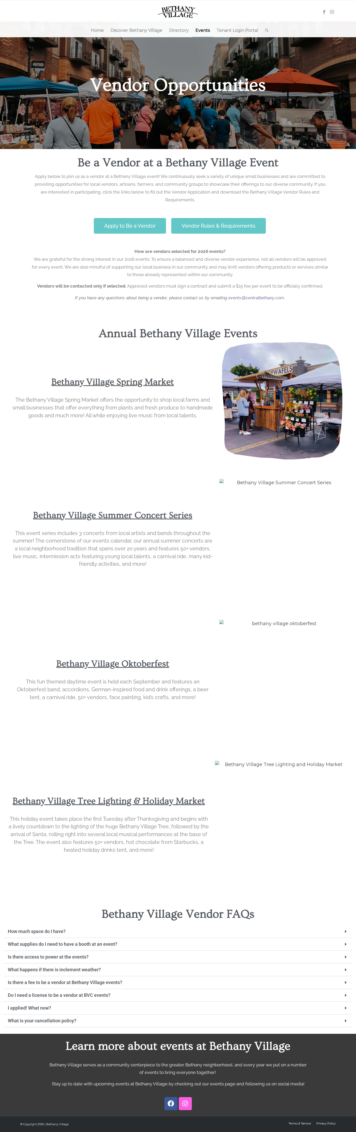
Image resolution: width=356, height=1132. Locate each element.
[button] (178, 931)
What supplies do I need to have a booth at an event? (62, 944)
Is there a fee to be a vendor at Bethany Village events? (65, 982)
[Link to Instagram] (332, 12)
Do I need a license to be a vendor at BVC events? (59, 995)
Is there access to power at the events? (48, 957)
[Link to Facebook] (324, 12)
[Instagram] (185, 1103)
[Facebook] (170, 1103)
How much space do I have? (37, 931)
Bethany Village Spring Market (112, 382)
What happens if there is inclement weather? (54, 969)
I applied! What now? (29, 1008)
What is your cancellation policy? (42, 1020)
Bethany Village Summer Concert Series (112, 515)
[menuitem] (97, 30)
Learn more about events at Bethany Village (178, 1046)
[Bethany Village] (178, 12)
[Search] (265, 30)
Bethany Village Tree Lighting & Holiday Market (109, 801)
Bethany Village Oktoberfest (112, 664)
